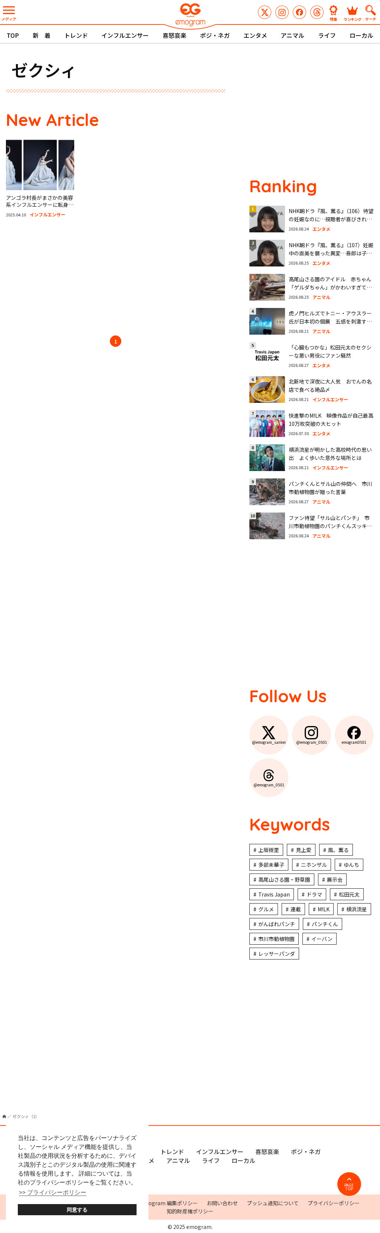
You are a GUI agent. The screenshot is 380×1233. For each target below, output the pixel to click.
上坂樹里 (268, 850)
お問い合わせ (222, 1203)
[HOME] (4, 1116)
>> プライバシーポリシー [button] (52, 1192)
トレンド (76, 35)
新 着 (41, 35)
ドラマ (314, 894)
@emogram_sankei (264, 12)
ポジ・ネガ (215, 35)
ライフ (327, 35)
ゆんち (351, 864)
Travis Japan (274, 894)
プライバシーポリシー (334, 1203)
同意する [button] (77, 1210)
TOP (13, 35)
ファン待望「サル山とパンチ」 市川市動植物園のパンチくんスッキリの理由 (330, 526)
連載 (296, 909)
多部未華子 (271, 864)
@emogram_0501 (282, 12)
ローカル (361, 35)
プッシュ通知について (273, 1203)
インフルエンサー (125, 35)
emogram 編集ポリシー (169, 1203)
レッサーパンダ (276, 953)
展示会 (335, 879)
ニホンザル (314, 864)
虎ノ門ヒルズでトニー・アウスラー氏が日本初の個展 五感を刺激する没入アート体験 (330, 321)
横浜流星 (356, 909)
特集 (333, 18)
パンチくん (325, 924)
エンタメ (255, 35)
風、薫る (338, 850)
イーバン (321, 938)
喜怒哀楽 (174, 35)
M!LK (324, 909)
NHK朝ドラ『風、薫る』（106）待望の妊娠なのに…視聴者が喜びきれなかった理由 (331, 219)
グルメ (266, 909)
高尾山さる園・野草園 (284, 879)
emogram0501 (299, 12)
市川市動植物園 (276, 938)
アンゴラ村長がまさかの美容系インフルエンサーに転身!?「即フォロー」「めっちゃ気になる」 (39, 208)
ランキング (352, 18)
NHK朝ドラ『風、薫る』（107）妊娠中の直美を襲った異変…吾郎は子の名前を (331, 253)
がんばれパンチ (276, 924)
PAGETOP (349, 1186)
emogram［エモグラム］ (190, 16)
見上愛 (303, 850)
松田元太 (349, 894)
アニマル (292, 35)
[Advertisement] (115, 278)
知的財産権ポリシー (190, 1211)
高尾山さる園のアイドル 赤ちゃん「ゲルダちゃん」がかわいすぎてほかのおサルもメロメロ (330, 287)
